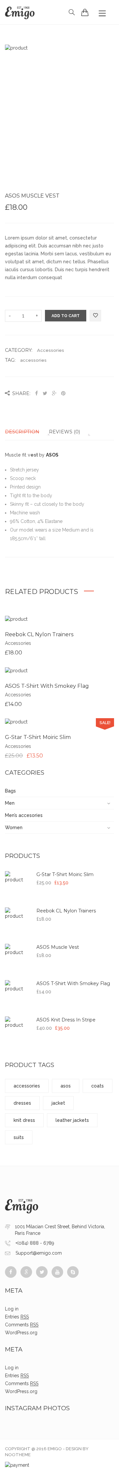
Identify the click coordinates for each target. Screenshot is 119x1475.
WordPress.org (21, 1332)
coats (97, 1085)
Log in (12, 1308)
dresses (22, 1103)
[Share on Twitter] (45, 393)
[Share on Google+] (54, 393)
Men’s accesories (24, 815)
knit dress (24, 1120)
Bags (10, 790)
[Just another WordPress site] (20, 12)
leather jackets (72, 1120)
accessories (33, 360)
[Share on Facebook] (37, 393)
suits (19, 1137)
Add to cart (66, 315)
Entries (17, 1316)
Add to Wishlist (95, 316)
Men (10, 803)
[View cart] (85, 12)
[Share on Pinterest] (63, 393)
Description (22, 432)
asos (65, 1085)
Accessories (50, 350)
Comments (21, 1324)
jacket (58, 1103)
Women (13, 827)
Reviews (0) (64, 432)
